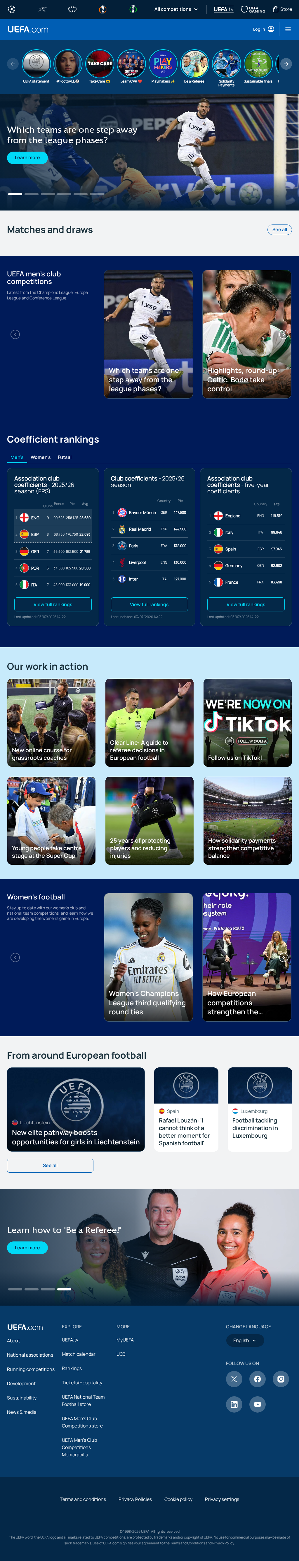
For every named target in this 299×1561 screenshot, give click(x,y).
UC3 (121, 1354)
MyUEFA (125, 1340)
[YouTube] (257, 1411)
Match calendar (78, 1354)
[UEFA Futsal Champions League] (42, 9)
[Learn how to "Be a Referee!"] (149, 1247)
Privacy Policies (135, 1499)
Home (28, 29)
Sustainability (21, 1398)
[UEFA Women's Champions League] (72, 9)
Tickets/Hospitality (82, 1382)
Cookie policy (178, 1499)
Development (21, 1383)
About (13, 1340)
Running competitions (31, 1369)
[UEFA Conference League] (133, 9)
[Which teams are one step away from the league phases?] (149, 152)
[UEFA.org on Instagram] (281, 1385)
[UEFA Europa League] (102, 9)
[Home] (25, 1327)
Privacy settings (222, 1499)
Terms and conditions (83, 1499)
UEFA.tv (70, 1340)
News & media (21, 1412)
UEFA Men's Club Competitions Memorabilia (79, 1447)
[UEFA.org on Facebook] (257, 1385)
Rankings (72, 1368)
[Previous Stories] (13, 64)
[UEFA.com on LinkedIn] (234, 1411)
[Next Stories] (286, 64)
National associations (30, 1355)
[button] (285, 29)
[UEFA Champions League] (11, 9)
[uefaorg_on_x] (234, 1385)
